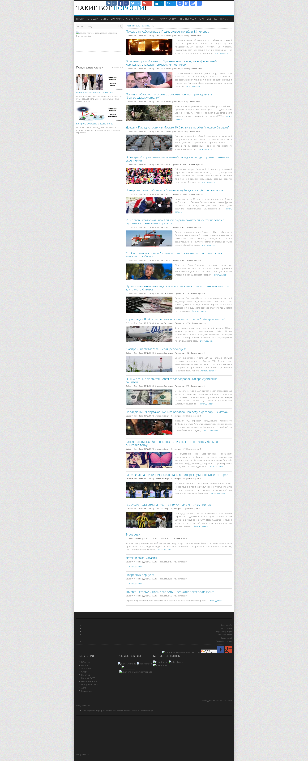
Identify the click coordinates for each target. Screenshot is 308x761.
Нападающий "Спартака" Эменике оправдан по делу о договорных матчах (177, 412)
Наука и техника (89, 681)
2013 (138, 25)
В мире (167, 164)
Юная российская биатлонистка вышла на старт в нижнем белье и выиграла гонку (172, 443)
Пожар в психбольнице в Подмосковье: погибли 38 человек (167, 31)
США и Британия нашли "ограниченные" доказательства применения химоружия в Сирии (174, 254)
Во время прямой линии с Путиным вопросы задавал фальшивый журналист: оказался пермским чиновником (171, 62)
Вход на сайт (226, 625)
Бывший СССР (88, 678)
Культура (85, 674)
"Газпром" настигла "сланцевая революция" (156, 349)
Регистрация (226, 628)
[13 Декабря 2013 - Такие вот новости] (180, 3)
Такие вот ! (111, 8)
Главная (130, 25)
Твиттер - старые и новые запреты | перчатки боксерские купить (170, 592)
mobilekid (137, 538)
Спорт (166, 416)
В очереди (133, 534)
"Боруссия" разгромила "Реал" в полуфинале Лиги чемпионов (168, 504)
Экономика (168, 293)
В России (167, 35)
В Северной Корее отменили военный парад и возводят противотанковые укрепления (177, 158)
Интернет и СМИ (89, 684)
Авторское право (225, 634)
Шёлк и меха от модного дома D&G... (95, 92)
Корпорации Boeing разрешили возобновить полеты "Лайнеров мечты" (175, 319)
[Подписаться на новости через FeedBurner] (181, 652)
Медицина (86, 690)
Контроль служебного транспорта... (94, 123)
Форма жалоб (226, 638)
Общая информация (223, 631)
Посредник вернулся (140, 575)
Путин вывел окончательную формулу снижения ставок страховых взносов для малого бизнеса (177, 287)
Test (135, 35)
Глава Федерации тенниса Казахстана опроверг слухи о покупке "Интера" (177, 475)
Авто (83, 687)
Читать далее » (221, 53)
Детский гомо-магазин (141, 558)
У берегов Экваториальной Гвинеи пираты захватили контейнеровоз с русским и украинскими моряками (175, 221)
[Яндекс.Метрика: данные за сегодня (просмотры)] (127, 663)
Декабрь (146, 25)
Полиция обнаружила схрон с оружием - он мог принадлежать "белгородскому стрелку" (169, 95)
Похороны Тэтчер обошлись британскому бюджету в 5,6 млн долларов (174, 190)
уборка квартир (96, 710)
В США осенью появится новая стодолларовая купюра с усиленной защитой (172, 380)
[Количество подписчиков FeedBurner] (128, 668)
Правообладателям (224, 641)
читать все (117, 67)
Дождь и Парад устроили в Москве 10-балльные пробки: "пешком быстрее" (177, 127)
